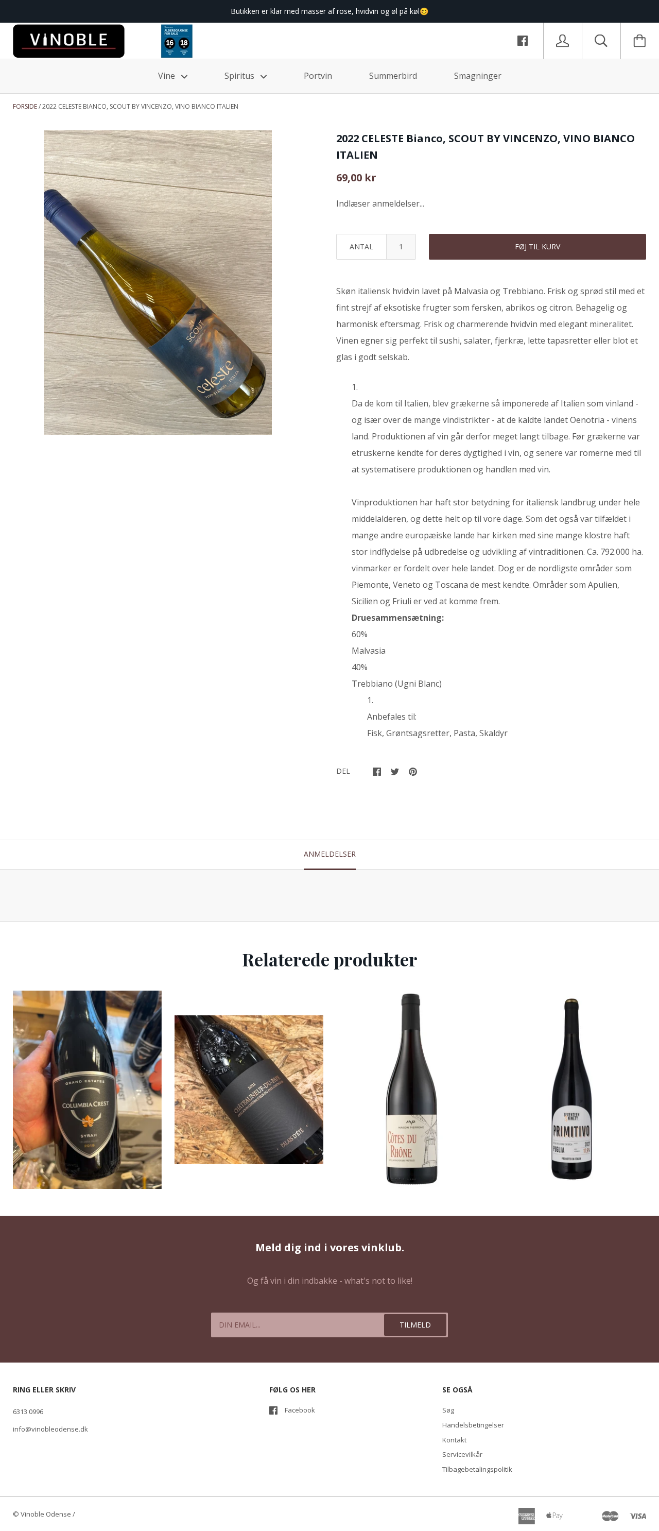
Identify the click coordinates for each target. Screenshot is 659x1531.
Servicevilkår (462, 1454)
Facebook (300, 1410)
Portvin (318, 75)
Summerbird (393, 75)
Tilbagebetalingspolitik (477, 1469)
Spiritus (240, 75)
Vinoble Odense (46, 1514)
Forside (25, 106)
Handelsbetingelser (473, 1425)
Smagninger (477, 75)
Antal (361, 246)
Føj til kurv (537, 246)
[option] (158, 282)
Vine (167, 75)
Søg (448, 1410)
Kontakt (454, 1439)
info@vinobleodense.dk (50, 1429)
